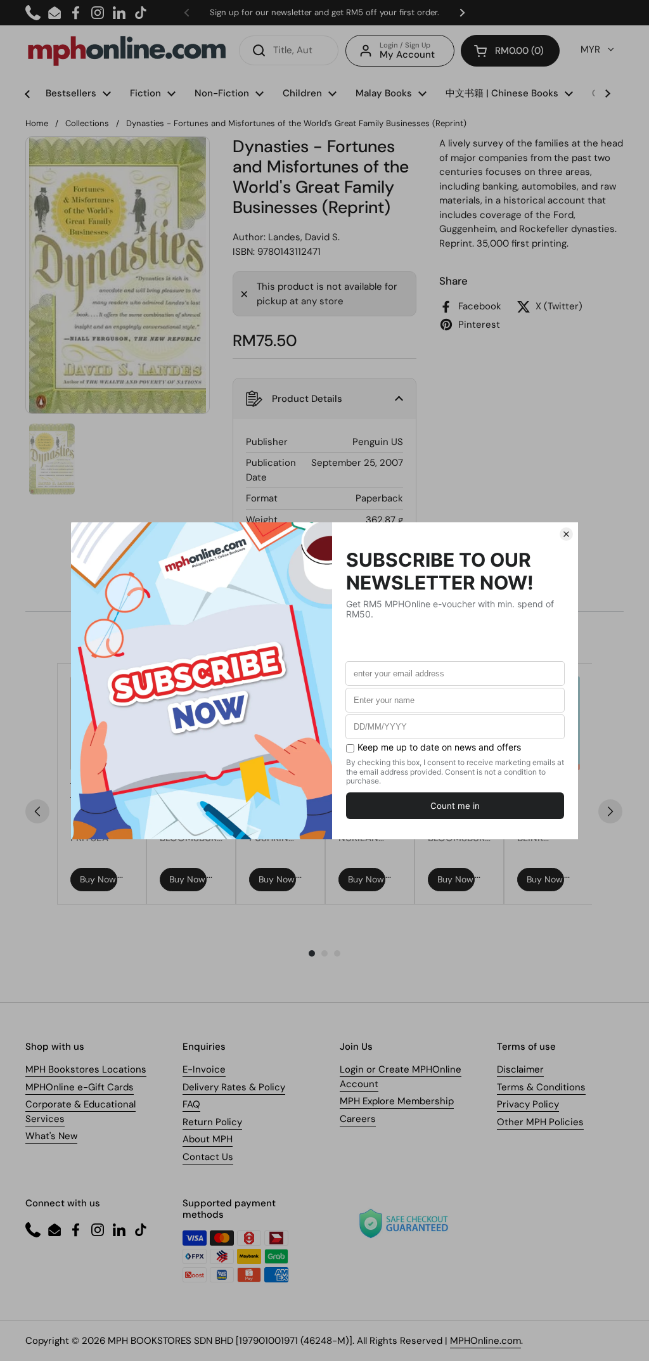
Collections (87, 123)
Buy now (98, 879)
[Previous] (37, 811)
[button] (510, 51)
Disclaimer (520, 1069)
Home (36, 123)
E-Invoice (204, 1069)
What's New (51, 1136)
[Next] (610, 811)
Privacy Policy (528, 1104)
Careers (358, 1119)
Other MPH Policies (540, 1122)
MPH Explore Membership (397, 1101)
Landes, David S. (304, 237)
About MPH (208, 1139)
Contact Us (208, 1157)
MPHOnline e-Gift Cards (79, 1087)
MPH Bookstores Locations (85, 1069)
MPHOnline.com (485, 1340)
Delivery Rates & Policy (234, 1087)
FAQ (191, 1104)
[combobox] (288, 50)
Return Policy (212, 1122)
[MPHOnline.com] (126, 51)
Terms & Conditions (541, 1087)
